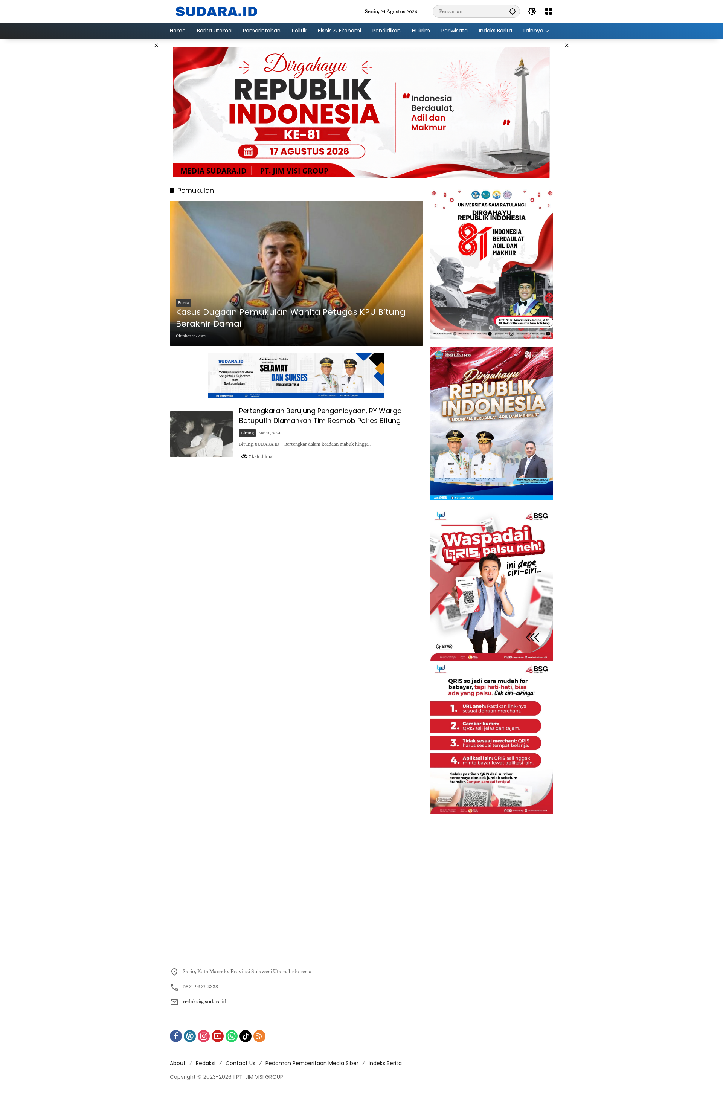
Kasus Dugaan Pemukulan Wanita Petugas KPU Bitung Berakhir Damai (291, 318)
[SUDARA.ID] (217, 11)
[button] (512, 11)
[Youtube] (218, 1036)
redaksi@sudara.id (204, 1001)
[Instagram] (204, 1036)
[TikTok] (245, 1036)
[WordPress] (190, 1036)
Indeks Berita (385, 1063)
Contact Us (240, 1063)
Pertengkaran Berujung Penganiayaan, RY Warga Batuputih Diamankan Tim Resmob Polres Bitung (320, 415)
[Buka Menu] (548, 11)
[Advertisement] (132, 152)
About (178, 1063)
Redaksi (205, 1063)
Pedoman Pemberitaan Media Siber (311, 1063)
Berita (183, 302)
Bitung (247, 432)
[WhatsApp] (232, 1036)
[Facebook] (176, 1036)
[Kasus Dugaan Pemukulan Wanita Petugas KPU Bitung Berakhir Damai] (296, 273)
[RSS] (259, 1036)
